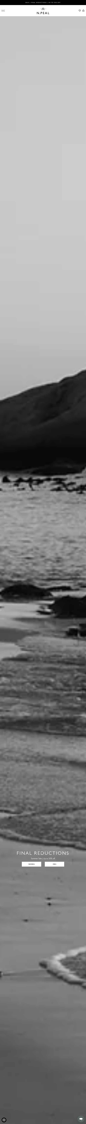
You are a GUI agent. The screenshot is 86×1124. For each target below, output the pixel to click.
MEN (54, 864)
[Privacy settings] (4, 1120)
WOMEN (31, 864)
